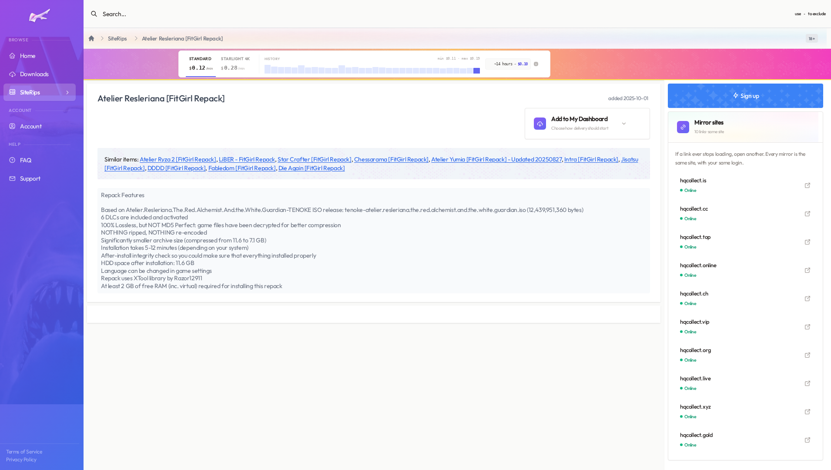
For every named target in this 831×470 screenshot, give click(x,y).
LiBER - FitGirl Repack (247, 159)
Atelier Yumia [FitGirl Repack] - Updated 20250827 (496, 159)
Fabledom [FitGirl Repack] (242, 168)
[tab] (201, 64)
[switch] (812, 38)
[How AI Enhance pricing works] (536, 64)
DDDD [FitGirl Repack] (176, 168)
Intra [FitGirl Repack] (591, 159)
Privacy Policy (21, 459)
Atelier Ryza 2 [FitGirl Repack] (178, 159)
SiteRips (117, 38)
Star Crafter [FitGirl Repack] (314, 159)
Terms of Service (24, 451)
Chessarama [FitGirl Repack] (391, 159)
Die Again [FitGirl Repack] (311, 168)
